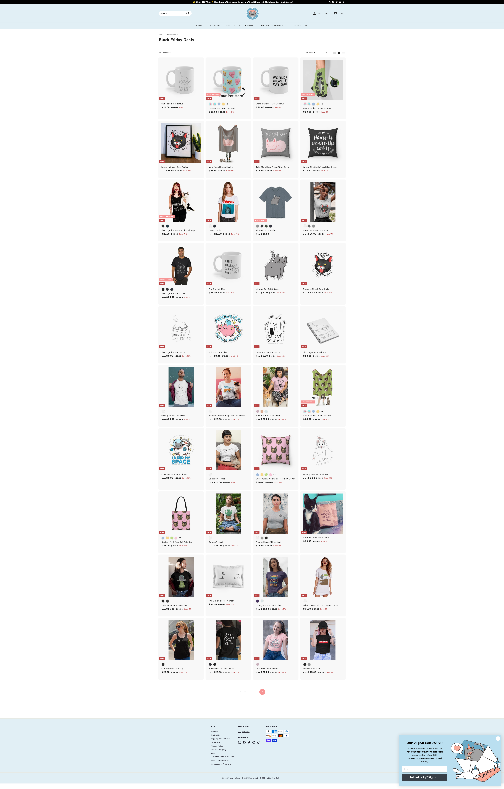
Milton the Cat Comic (241, 25)
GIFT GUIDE (214, 25)
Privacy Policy (217, 746)
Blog (213, 753)
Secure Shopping (218, 749)
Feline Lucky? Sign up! (424, 777)
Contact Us (215, 735)
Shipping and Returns (220, 739)
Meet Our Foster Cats (220, 760)
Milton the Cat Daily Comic (222, 757)
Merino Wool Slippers (252, 2)
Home (161, 35)
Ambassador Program (221, 764)
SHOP (199, 25)
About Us (215, 731)
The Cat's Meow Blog (275, 25)
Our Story (301, 25)
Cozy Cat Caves (283, 2)
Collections (171, 35)
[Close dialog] (498, 738)
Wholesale (215, 742)
